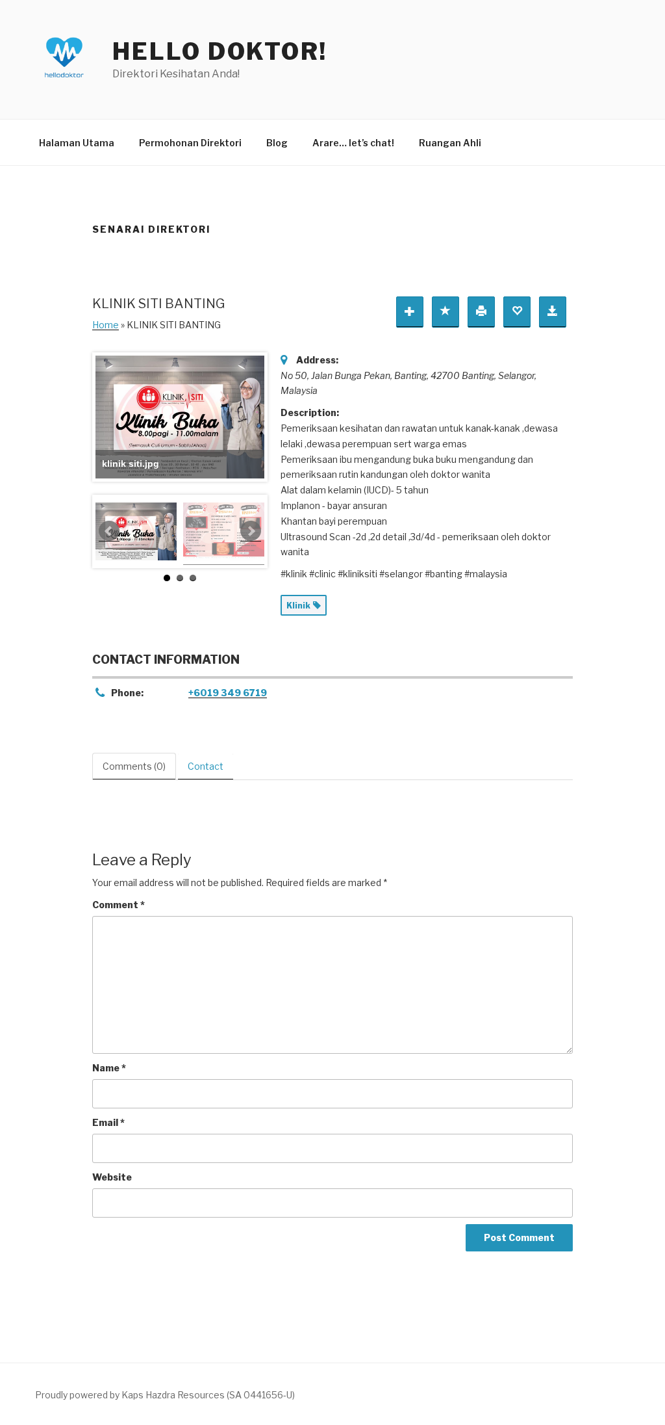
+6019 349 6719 (227, 692)
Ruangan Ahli (450, 142)
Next (250, 531)
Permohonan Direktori (190, 142)
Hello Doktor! (219, 51)
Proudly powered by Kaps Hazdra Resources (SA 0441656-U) (165, 1394)
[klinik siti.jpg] (136, 531)
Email (108, 1122)
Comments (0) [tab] (134, 766)
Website (112, 1177)
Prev (109, 531)
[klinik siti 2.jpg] (223, 531)
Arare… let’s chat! (353, 142)
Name (109, 1067)
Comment (118, 904)
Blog (277, 142)
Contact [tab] (205, 766)
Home (105, 324)
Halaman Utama (76, 142)
